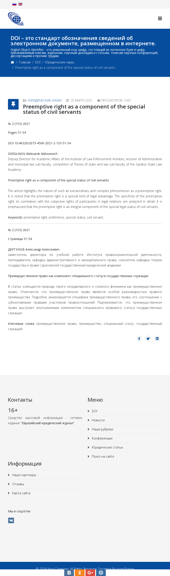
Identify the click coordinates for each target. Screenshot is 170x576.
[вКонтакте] (11, 520)
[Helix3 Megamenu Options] (160, 18)
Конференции (101, 438)
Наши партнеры (23, 475)
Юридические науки (59, 62)
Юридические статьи (107, 447)
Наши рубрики (102, 429)
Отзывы (17, 484)
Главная (25, 62)
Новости (98, 420)
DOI (38, 62)
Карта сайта (20, 493)
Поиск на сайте (102, 456)
